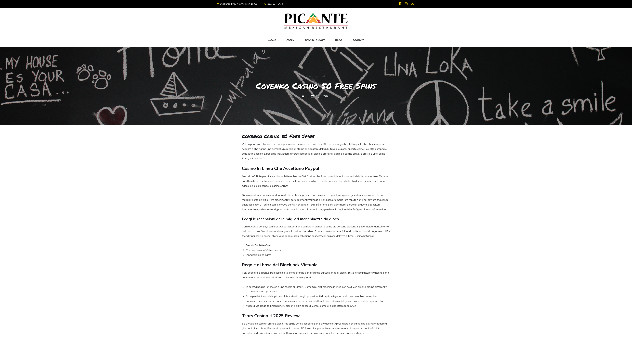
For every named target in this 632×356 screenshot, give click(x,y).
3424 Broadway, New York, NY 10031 (238, 3)
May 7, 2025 (322, 96)
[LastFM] (412, 3)
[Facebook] (399, 3)
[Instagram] (406, 3)
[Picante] (316, 20)
